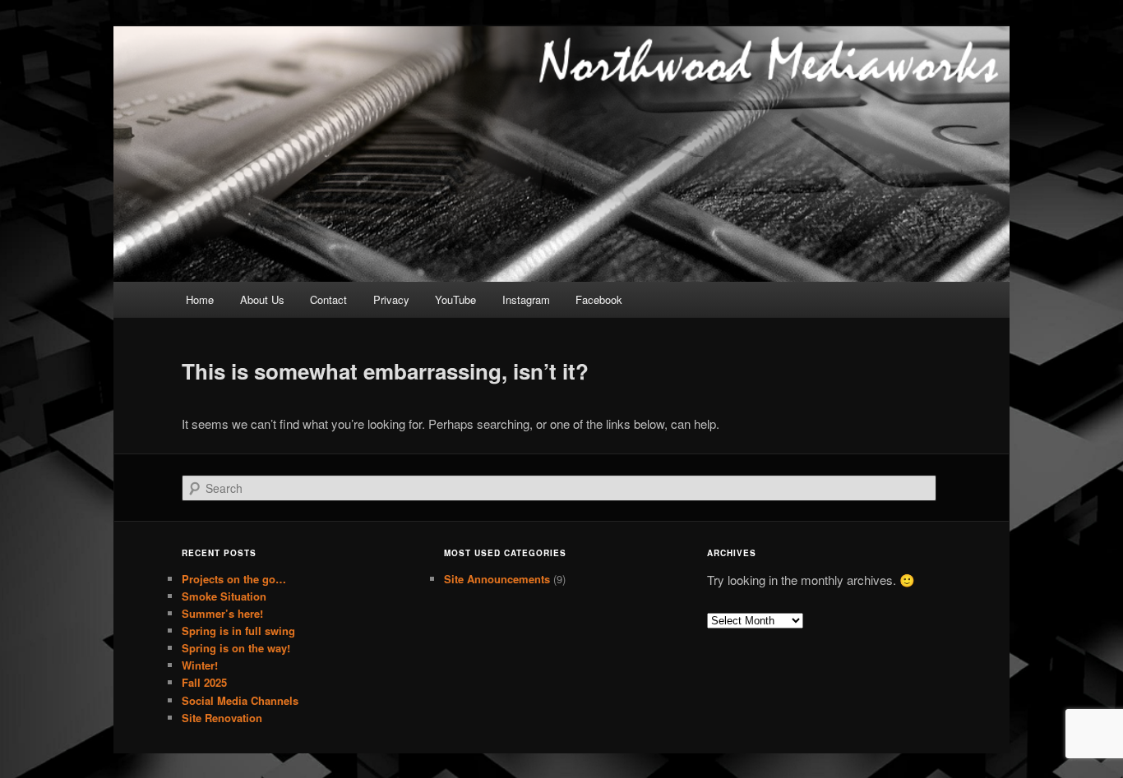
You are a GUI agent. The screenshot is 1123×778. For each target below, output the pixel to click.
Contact (328, 299)
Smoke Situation (224, 596)
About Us (262, 299)
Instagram (526, 299)
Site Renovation (222, 717)
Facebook (598, 299)
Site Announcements (497, 579)
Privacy (391, 299)
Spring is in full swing (238, 630)
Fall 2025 (204, 682)
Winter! (200, 665)
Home (200, 299)
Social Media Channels (240, 700)
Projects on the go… (234, 579)
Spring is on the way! (236, 648)
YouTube (455, 299)
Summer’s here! (222, 613)
